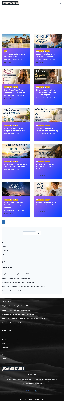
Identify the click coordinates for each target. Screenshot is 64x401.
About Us (23, 399)
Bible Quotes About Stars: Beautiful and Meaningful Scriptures (14, 205)
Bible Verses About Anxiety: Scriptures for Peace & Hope (18, 291)
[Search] (38, 233)
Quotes (47, 51)
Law (6, 51)
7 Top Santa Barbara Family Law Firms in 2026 (15, 274)
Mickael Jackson (42, 59)
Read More (8, 62)
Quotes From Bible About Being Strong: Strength (16, 278)
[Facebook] (27, 390)
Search (32, 230)
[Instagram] (36, 390)
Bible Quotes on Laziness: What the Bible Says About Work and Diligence (46, 92)
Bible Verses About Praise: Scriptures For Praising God (18, 282)
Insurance (5, 250)
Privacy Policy (39, 399)
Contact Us (30, 399)
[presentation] (16, 41)
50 (19, 222)
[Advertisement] (32, 18)
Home (3, 239)
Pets (3, 258)
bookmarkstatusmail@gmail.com (32, 383)
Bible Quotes (40, 51)
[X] (32, 390)
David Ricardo (9, 59)
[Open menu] (60, 3)
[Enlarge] (23, 368)
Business (4, 243)
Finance (4, 246)
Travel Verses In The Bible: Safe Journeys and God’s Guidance (46, 166)
